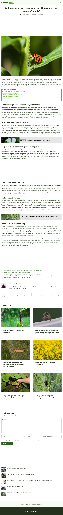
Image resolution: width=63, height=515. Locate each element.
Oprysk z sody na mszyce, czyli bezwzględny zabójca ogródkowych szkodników (23, 270)
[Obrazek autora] (20, 14)
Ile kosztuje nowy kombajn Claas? (15, 486)
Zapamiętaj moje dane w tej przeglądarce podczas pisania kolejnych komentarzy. (21, 440)
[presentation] (15, 317)
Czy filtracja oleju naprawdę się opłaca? (17, 468)
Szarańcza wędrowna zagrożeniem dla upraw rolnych (17, 272)
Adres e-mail (26, 436)
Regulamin (28, 504)
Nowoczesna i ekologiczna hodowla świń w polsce (49, 294)
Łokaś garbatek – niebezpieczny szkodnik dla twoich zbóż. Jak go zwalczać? (44, 397)
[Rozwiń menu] (60, 2)
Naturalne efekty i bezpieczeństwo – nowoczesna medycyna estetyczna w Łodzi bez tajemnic (30, 480)
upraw (28, 243)
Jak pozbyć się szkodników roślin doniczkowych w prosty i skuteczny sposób (23, 274)
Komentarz (5, 419)
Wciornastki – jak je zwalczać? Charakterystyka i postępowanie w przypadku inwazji (13, 364)
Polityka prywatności (37, 504)
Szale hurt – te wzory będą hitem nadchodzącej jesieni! (21, 474)
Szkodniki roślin (40, 14)
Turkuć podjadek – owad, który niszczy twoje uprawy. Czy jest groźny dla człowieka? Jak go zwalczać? (29, 275)
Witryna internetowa (48, 436)
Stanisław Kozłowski (25, 14)
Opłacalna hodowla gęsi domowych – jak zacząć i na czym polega (15, 294)
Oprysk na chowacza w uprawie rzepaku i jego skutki (17, 277)
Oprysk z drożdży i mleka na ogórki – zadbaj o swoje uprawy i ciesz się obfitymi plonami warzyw (14, 397)
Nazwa (4, 436)
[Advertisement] (31, 26)
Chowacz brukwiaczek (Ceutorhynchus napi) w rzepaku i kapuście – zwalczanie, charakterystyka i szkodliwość (47, 332)
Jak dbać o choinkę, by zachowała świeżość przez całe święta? (23, 492)
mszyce (19, 82)
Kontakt (22, 504)
